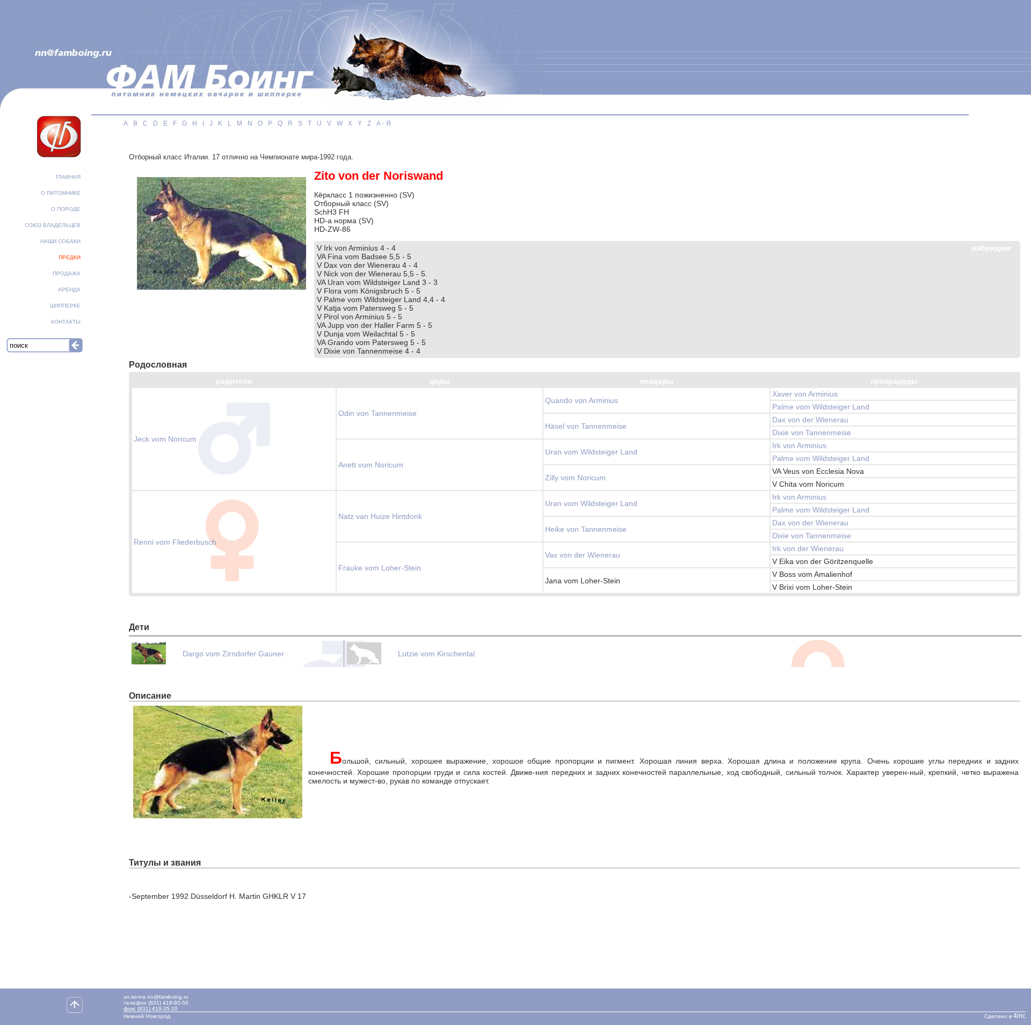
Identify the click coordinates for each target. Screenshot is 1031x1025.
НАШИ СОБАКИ (60, 241)
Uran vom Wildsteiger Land (591, 452)
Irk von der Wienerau (808, 548)
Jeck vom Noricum (165, 439)
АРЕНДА (69, 289)
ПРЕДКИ (70, 257)
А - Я (383, 123)
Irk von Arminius (799, 445)
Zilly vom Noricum (575, 477)
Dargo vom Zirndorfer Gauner (233, 653)
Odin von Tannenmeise (377, 413)
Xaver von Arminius (805, 394)
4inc (1019, 1016)
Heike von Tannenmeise (586, 529)
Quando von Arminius (581, 400)
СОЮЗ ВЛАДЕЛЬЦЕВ (53, 225)
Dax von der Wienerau (810, 419)
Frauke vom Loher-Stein (379, 567)
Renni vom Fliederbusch (175, 542)
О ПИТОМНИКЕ (61, 193)
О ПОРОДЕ (66, 209)
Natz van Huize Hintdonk (380, 516)
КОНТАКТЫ (66, 322)
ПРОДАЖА (67, 273)
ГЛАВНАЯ (68, 177)
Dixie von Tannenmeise (811, 432)
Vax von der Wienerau (582, 555)
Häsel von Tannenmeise (586, 426)
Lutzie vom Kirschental (436, 653)
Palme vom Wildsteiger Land (820, 406)
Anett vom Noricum (370, 464)
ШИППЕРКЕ (65, 306)
